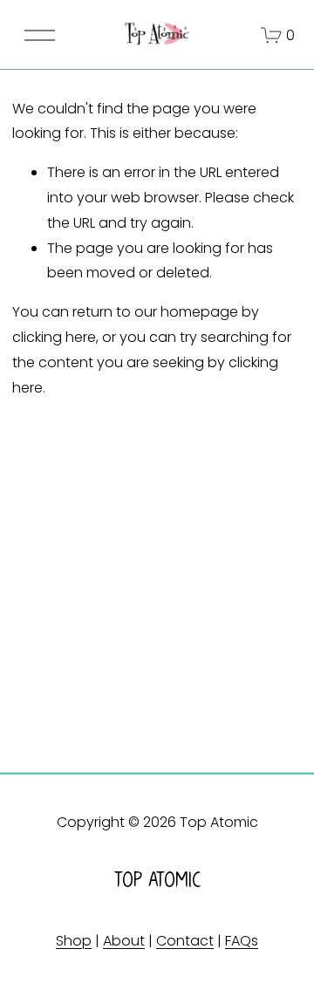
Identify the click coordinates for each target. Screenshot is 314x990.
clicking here (54, 337)
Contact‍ (185, 941)
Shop (74, 941)
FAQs (241, 941)
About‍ (124, 941)
